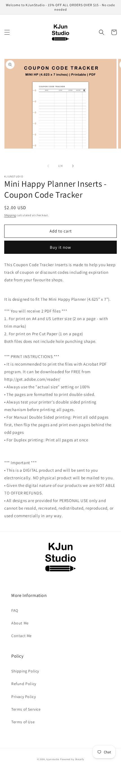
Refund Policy (23, 683)
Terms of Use (23, 721)
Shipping (10, 215)
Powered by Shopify (72, 759)
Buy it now (60, 247)
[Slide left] (48, 166)
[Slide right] (73, 166)
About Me (20, 623)
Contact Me (21, 635)
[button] (7, 32)
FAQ (14, 610)
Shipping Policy (25, 671)
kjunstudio (52, 759)
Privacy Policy (23, 696)
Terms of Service (26, 709)
